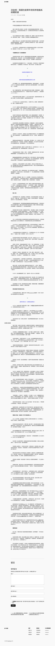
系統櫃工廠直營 (24, 124)
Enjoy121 (25, 340)
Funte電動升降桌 (39, 520)
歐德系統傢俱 (15, 157)
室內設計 (17, 203)
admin (20, 15)
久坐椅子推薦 (17, 398)
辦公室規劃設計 (18, 25)
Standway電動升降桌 (21, 516)
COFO (12, 19)
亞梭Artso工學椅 (19, 127)
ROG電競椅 (25, 165)
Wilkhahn (15, 328)
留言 (12, 573)
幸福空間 (16, 42)
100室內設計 (19, 212)
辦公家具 (23, 244)
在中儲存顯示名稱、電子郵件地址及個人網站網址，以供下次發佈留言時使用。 (28, 602)
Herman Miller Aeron (20, 380)
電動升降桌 (34, 305)
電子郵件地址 (14, 591)
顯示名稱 (13, 586)
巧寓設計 (37, 514)
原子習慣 (6, 1)
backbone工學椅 (32, 292)
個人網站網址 (13, 596)
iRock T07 (38, 491)
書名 (24, 15)
